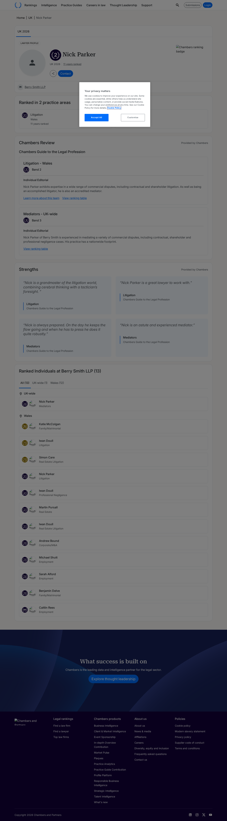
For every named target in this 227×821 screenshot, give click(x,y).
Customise (133, 117)
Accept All (96, 117)
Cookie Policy (114, 108)
